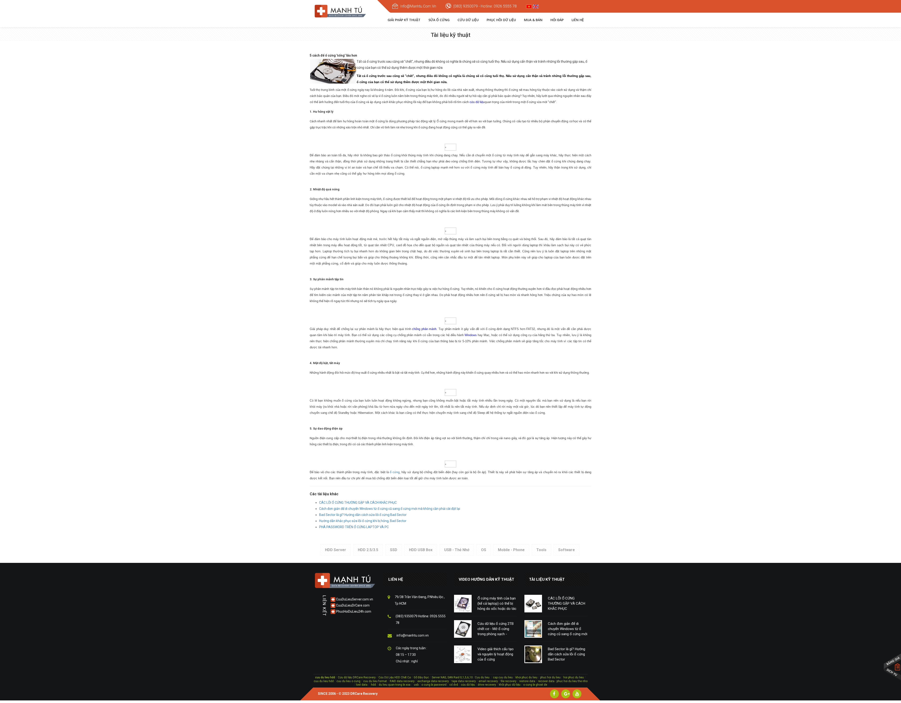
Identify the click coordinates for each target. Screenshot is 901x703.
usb (416, 684)
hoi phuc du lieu (573, 677)
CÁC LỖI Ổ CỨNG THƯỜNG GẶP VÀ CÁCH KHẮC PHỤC (358, 502)
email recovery (488, 681)
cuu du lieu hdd (324, 681)
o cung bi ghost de (535, 684)
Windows (471, 335)
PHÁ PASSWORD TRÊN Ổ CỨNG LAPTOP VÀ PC (354, 527)
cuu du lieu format (375, 681)
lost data (362, 684)
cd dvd (453, 684)
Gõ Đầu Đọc (421, 677)
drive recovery (487, 684)
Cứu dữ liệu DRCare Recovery (357, 677)
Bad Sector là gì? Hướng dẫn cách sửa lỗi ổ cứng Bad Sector (363, 515)
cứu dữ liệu (477, 102)
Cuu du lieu (482, 677)
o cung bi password (434, 684)
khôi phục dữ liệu (509, 684)
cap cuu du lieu (503, 677)
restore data (527, 681)
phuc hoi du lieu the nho (572, 681)
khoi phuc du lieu (526, 677)
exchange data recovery (433, 681)
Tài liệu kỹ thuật (547, 579)
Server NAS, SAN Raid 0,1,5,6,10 (452, 677)
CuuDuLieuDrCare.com (352, 605)
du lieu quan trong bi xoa (394, 684)
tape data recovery (464, 681)
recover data (546, 681)
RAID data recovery (402, 681)
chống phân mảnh (424, 329)
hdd (373, 684)
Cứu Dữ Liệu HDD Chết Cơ (394, 677)
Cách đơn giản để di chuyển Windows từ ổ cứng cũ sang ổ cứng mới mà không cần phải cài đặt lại (389, 509)
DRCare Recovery (364, 693)
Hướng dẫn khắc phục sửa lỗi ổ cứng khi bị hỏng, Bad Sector (362, 521)
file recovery (509, 681)
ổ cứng (394, 472)
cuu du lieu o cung (348, 681)
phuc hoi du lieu (550, 677)
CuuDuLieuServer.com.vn (354, 599)
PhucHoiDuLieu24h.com (353, 611)
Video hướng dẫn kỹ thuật (486, 579)
